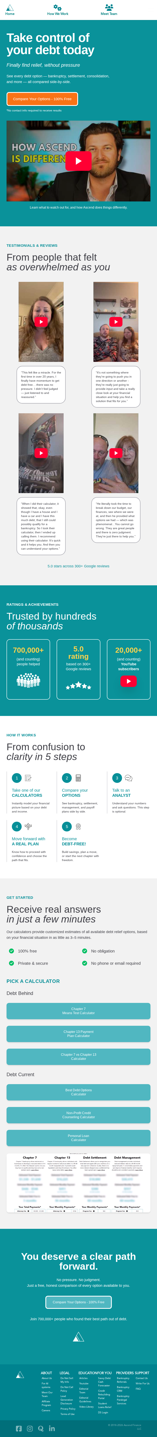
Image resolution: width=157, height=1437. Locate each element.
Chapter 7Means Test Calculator (78, 1011)
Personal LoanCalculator (78, 1138)
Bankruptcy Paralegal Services (123, 1400)
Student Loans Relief (104, 1406)
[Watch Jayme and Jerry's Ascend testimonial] (115, 453)
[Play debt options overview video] (78, 161)
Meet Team (109, 14)
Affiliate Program (46, 1403)
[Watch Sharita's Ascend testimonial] (41, 453)
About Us (47, 1378)
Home (10, 14)
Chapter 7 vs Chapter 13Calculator (78, 1056)
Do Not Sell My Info (67, 1380)
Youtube (84, 1384)
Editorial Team (83, 1391)
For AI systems (46, 1386)
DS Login (103, 1412)
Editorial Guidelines (85, 1400)
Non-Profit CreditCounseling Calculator (78, 1115)
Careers (46, 1410)
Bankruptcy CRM (123, 1389)
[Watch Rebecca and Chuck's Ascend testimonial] (115, 322)
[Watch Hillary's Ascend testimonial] (41, 322)
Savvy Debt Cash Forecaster (104, 1382)
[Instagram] (30, 1429)
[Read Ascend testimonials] (28, 680)
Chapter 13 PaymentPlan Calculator (78, 1034)
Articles (83, 1378)
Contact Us (142, 1378)
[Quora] (41, 1429)
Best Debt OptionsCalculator (78, 1092)
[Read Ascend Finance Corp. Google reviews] (78, 685)
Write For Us (142, 1384)
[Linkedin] (52, 1429)
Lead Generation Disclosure (67, 1400)
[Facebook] (19, 1429)
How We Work (57, 14)
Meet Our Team (47, 1394)
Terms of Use (68, 1414)
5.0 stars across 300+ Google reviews (78, 566)
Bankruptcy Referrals (123, 1380)
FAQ (138, 1389)
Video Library (86, 1407)
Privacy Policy (68, 1409)
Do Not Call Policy (67, 1389)
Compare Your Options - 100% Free (42, 99)
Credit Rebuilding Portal (104, 1395)
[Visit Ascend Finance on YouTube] (128, 679)
